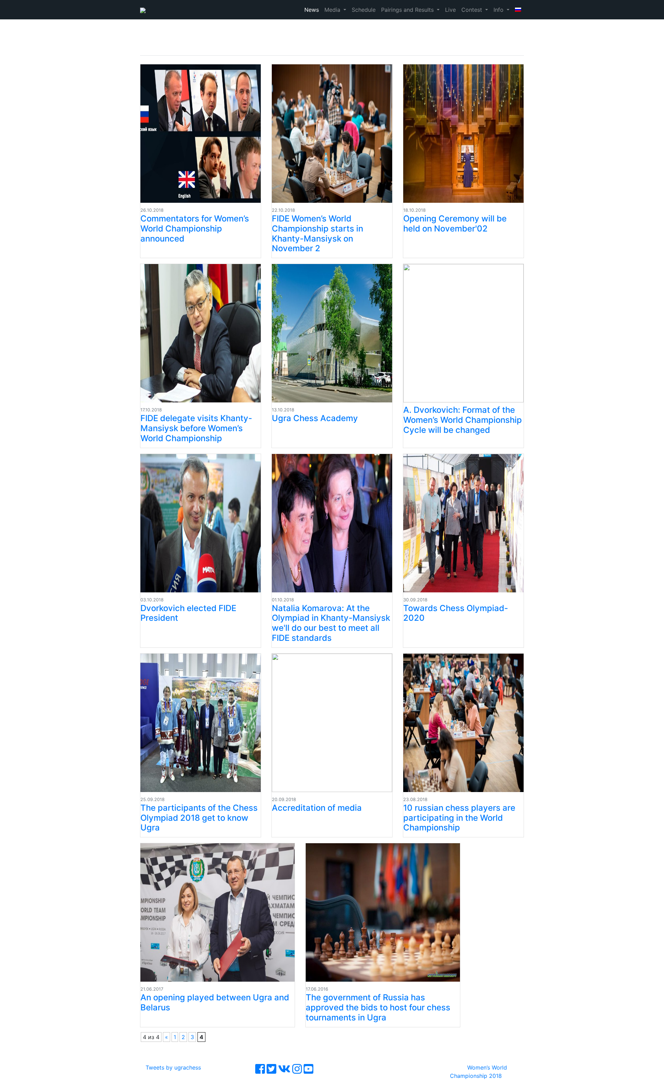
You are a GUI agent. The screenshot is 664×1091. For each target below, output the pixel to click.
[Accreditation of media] (332, 723)
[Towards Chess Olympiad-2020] (463, 523)
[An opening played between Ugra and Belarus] (217, 912)
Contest (472, 9)
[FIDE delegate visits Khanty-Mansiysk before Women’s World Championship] (200, 333)
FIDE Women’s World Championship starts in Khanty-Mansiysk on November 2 (317, 233)
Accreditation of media (317, 808)
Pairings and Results (408, 9)
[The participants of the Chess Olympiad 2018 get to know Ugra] (200, 723)
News (311, 9)
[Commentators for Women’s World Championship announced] (200, 133)
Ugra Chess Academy (315, 418)
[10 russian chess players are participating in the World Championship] (463, 723)
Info (499, 9)
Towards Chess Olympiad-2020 (455, 613)
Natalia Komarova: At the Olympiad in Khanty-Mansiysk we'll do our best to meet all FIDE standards (331, 623)
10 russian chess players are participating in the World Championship (459, 818)
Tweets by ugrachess (173, 1067)
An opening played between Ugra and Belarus (214, 1002)
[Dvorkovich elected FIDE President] (200, 523)
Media (333, 9)
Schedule (364, 9)
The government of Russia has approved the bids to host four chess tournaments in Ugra (378, 1007)
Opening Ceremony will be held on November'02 (455, 223)
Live (450, 9)
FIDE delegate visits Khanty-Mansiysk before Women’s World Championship (196, 428)
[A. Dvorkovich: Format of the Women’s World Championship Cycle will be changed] (463, 333)
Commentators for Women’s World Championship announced (194, 228)
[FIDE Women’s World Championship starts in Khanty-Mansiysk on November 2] (332, 133)
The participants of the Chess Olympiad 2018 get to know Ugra (199, 818)
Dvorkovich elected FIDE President (188, 613)
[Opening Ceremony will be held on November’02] (463, 133)
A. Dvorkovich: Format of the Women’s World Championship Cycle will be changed (462, 420)
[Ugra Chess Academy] (332, 333)
